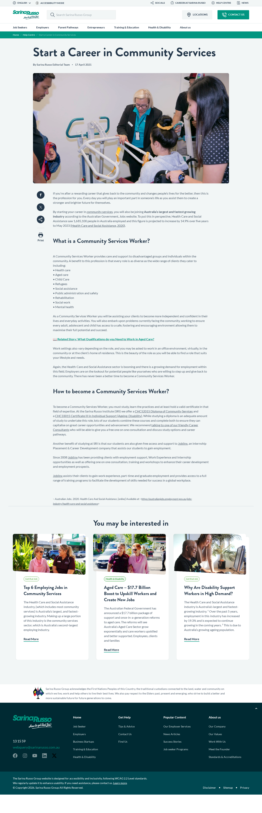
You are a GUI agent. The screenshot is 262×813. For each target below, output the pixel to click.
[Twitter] (54, 755)
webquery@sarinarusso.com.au (36, 747)
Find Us (122, 741)
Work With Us (217, 741)
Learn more (120, 783)
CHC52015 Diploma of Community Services (164, 411)
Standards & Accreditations (225, 757)
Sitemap (228, 787)
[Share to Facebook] (40, 195)
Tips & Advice (126, 726)
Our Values (215, 734)
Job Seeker (79, 726)
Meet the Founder (219, 749)
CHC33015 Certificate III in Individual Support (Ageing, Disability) (98, 416)
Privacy (244, 787)
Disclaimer (209, 787)
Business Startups (83, 741)
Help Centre (29, 34)
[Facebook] (15, 755)
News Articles (171, 734)
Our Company (217, 726)
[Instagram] (25, 755)
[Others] (40, 219)
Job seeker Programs (175, 749)
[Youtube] (34, 755)
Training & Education (85, 749)
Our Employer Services (177, 726)
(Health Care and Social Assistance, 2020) (97, 225)
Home (16, 34)
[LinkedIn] (44, 755)
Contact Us (125, 734)
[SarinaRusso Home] (26, 14)
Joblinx (183, 443)
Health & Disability (84, 757)
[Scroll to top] (256, 708)
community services (100, 212)
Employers (79, 734)
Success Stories (172, 741)
